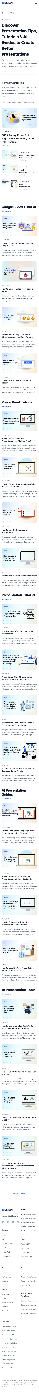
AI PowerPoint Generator (29, 1222)
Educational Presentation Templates (29, 1305)
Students (5, 1281)
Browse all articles (19, 1194)
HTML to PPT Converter (10, 1351)
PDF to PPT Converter (9, 1339)
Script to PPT (25, 1252)
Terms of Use (6, 1256)
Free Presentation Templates (27, 1295)
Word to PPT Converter (10, 1347)
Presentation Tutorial (18, 595)
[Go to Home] (3, 13)
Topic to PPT (25, 1244)
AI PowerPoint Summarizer (10, 1326)
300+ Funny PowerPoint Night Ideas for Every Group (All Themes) (18, 138)
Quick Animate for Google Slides (29, 1231)
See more (6, 211)
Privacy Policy (6, 1252)
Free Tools (5, 1321)
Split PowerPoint (7, 1364)
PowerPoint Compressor (10, 1331)
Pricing (4, 1235)
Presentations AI (7, 1302)
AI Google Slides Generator (29, 1218)
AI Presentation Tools (18, 990)
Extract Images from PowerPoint (10, 1359)
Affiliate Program (7, 1243)
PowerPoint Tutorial (17, 402)
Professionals (6, 1277)
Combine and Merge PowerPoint (10, 1368)
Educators (5, 1273)
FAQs (3, 1239)
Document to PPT (27, 1256)
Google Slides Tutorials (29, 1277)
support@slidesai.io (10, 1216)
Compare (5, 1289)
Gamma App (6, 1311)
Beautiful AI (5, 1294)
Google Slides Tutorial (19, 207)
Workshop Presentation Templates (29, 1313)
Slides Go (5, 1307)
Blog (22, 1273)
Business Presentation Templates (29, 1301)
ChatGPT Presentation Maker (29, 1227)
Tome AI (4, 1298)
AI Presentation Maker (28, 1214)
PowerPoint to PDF (8, 1335)
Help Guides (25, 1285)
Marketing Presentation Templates (29, 1309)
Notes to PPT (25, 1248)
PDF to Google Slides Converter (10, 1343)
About (4, 1248)
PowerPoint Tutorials (28, 1281)
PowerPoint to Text (8, 1355)
